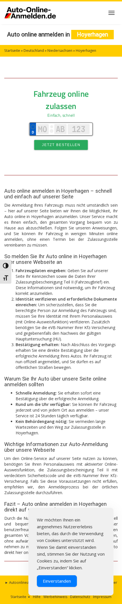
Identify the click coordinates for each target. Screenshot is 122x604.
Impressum (102, 596)
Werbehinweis (55, 596)
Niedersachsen (59, 50)
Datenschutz (80, 596)
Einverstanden (57, 581)
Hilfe (37, 596)
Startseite (12, 50)
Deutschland (34, 50)
